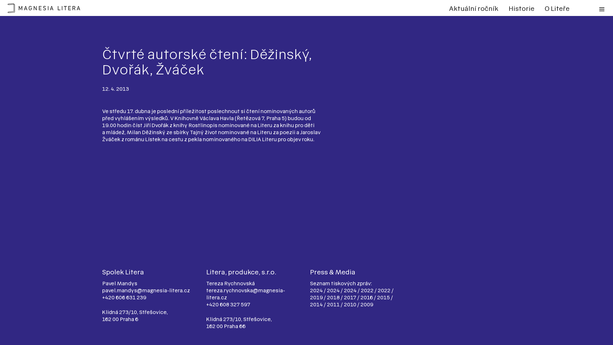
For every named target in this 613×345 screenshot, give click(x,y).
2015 (384, 297)
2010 (350, 304)
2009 (366, 304)
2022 (368, 290)
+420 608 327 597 (228, 304)
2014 (317, 304)
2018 (334, 297)
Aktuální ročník (473, 8)
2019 (317, 297)
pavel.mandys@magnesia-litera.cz (146, 290)
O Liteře (557, 8)
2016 (367, 297)
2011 (334, 304)
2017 (350, 297)
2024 (317, 290)
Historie (521, 8)
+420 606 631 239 (124, 297)
